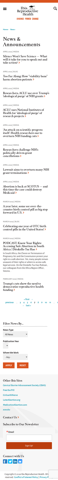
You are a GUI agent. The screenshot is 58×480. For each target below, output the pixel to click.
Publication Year (11, 341)
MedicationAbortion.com (15, 404)
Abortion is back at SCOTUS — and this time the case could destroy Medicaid (25, 190)
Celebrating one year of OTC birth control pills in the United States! (24, 227)
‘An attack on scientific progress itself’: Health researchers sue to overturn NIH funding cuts (23, 133)
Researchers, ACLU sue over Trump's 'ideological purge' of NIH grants (26, 94)
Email (11, 432)
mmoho (6, 409)
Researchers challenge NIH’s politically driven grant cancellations (20, 153)
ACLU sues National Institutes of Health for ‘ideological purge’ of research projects (23, 113)
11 (50, 302)
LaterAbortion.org (11, 399)
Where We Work (11, 352)
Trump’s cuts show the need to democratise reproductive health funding (23, 287)
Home (5, 29)
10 (46, 302)
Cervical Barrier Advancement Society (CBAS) (24, 385)
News (12, 29)
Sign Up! (29, 445)
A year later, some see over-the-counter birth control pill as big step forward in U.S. (25, 209)
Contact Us (10, 417)
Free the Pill (8, 390)
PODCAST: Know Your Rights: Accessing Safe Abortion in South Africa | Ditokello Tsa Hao (23, 246)
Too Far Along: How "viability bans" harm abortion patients (25, 78)
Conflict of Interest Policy (26, 477)
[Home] (28, 19)
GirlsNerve (10, 395)
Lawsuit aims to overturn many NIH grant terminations (26, 171)
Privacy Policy (46, 477)
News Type (8, 329)
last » (28, 305)
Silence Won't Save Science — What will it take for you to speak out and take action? (25, 59)
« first (26, 299)
